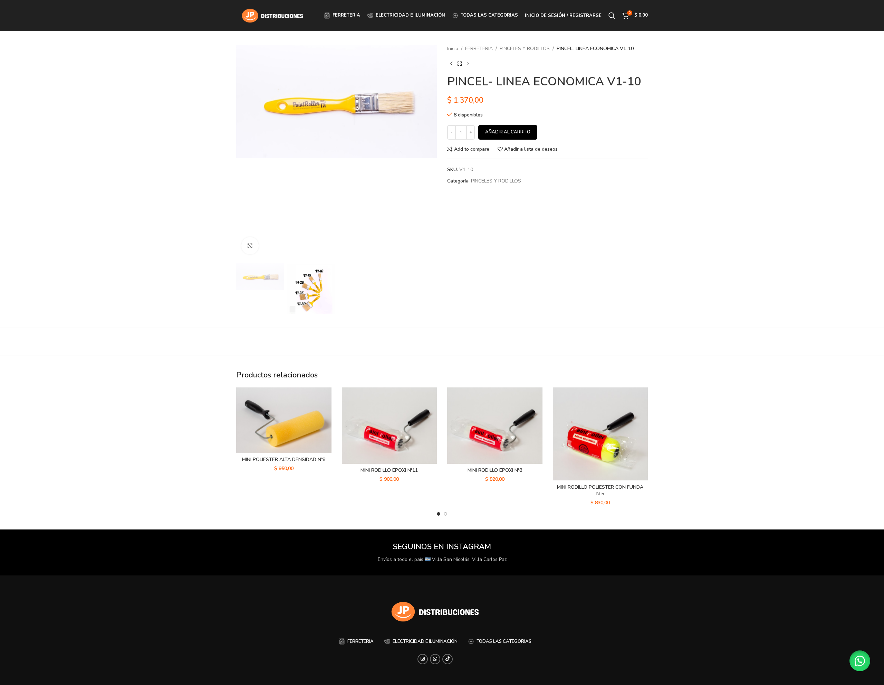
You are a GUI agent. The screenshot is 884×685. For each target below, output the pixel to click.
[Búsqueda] (612, 15)
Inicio (452, 48)
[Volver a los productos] (459, 63)
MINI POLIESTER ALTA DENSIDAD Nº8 (283, 459)
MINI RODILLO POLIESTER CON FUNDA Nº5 (600, 490)
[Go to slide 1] (438, 514)
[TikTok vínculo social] (447, 659)
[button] (859, 660)
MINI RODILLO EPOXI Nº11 (389, 470)
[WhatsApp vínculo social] (435, 659)
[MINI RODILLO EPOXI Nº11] (389, 425)
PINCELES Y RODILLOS (525, 48)
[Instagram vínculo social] (422, 659)
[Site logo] (272, 15)
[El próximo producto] (468, 63)
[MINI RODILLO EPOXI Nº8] (494, 425)
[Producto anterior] (451, 63)
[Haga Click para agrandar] (250, 245)
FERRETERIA (479, 48)
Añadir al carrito (507, 132)
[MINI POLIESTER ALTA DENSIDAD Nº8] (284, 420)
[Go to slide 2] (445, 514)
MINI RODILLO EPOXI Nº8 (495, 470)
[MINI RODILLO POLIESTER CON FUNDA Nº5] (600, 433)
